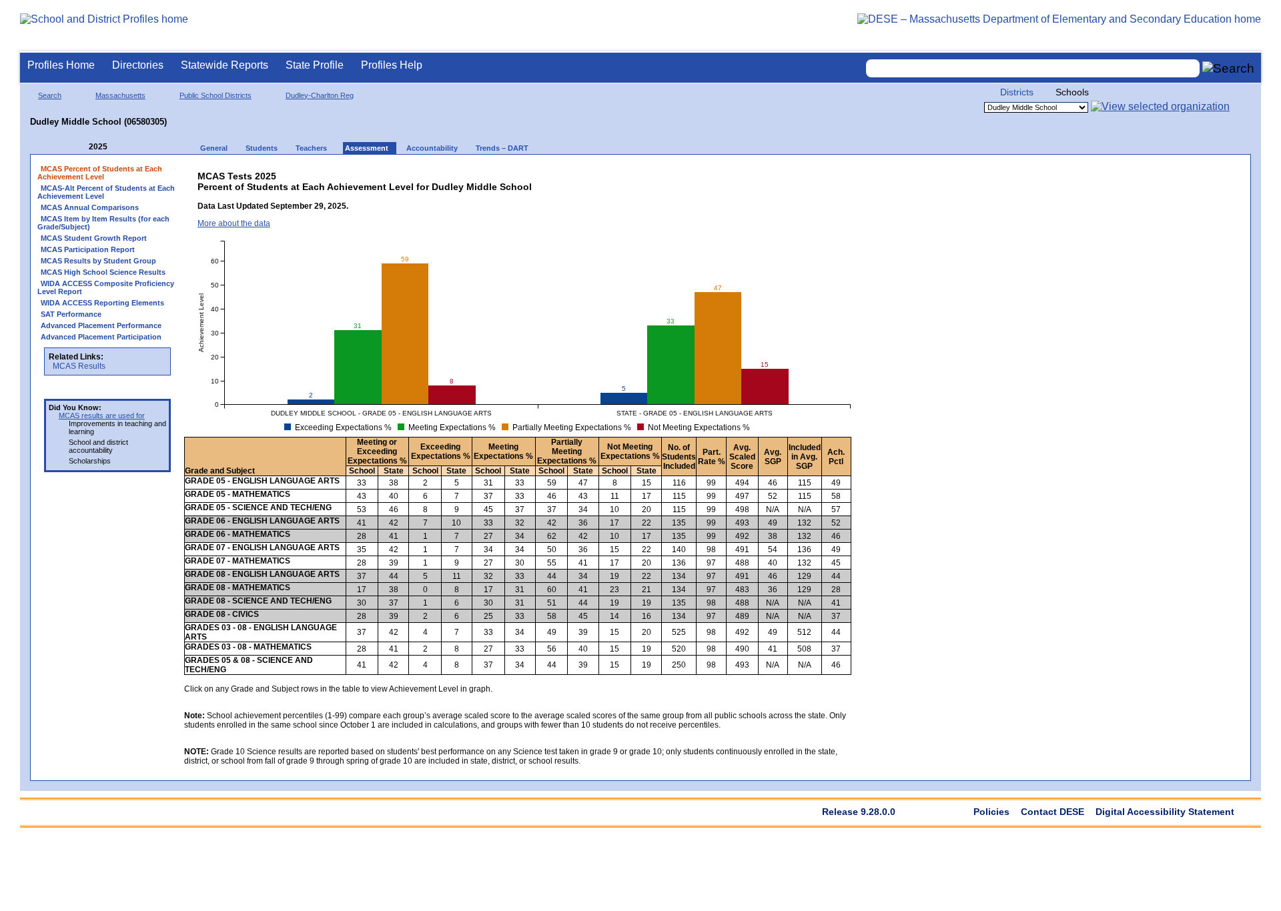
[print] (747, 173)
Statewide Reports (224, 65)
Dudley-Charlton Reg (320, 95)
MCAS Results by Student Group (98, 261)
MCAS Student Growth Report (94, 238)
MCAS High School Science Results (103, 272)
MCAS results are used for (102, 415)
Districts (1016, 92)
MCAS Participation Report (88, 249)
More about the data (233, 223)
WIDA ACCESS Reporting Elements (102, 303)
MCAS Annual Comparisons (90, 207)
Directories (137, 65)
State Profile (315, 65)
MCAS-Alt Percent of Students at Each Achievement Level (106, 192)
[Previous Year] (79, 147)
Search (49, 95)
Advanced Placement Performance (101, 325)
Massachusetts (120, 95)
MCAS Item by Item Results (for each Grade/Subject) (103, 223)
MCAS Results (79, 366)
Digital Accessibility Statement (1165, 811)
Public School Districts (215, 95)
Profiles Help (391, 65)
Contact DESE (1052, 811)
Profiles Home (61, 65)
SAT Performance (71, 314)
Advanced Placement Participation (101, 337)
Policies (991, 811)
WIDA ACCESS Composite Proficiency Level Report (105, 287)
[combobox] (1033, 68)
